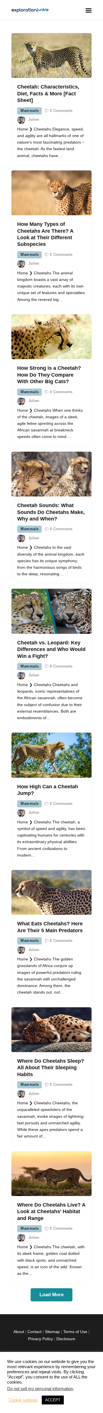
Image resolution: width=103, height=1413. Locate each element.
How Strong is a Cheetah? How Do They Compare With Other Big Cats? (49, 374)
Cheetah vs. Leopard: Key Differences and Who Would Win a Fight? (51, 649)
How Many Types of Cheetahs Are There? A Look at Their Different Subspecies (45, 234)
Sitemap (52, 1331)
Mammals (30, 110)
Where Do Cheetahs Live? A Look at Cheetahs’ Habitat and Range (51, 1211)
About (18, 1331)
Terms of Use (75, 1331)
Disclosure (65, 1338)
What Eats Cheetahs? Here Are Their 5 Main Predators (50, 927)
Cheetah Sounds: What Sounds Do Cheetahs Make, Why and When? (51, 512)
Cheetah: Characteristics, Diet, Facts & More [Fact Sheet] (48, 93)
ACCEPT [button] (52, 1400)
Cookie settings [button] (23, 1400)
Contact (34, 1331)
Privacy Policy (40, 1338)
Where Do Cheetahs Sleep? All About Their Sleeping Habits (50, 1067)
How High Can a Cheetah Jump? (47, 790)
